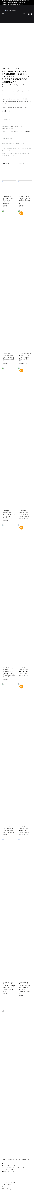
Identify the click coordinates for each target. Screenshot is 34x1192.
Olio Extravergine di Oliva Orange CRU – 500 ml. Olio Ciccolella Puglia (25, 357)
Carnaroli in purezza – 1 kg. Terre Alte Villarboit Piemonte (8, 200)
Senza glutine (17, 131)
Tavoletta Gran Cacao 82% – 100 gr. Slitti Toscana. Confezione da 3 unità (25, 200)
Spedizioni (5, 1187)
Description (7, 138)
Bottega (14, 127)
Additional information (13, 143)
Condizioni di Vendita (8, 1182)
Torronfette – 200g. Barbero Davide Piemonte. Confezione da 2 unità (9, 357)
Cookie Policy (6, 1184)
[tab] (17, 138)
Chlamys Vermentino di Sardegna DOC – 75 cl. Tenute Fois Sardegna (9, 514)
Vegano (27, 131)
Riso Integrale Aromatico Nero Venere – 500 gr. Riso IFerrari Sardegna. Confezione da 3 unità (24, 987)
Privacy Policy (6, 1189)
